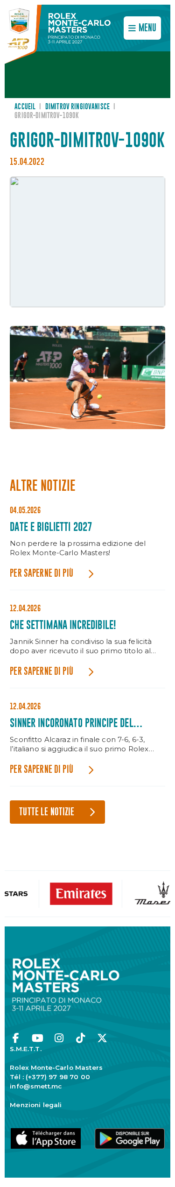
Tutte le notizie (46, 812)
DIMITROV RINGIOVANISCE (77, 107)
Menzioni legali (36, 1105)
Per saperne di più (41, 573)
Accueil (24, 107)
